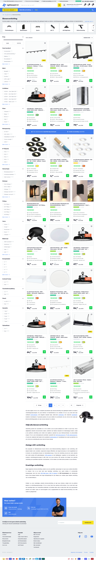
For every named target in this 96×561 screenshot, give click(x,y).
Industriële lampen (22, 538)
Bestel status (37, 541)
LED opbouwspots (72, 435)
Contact (4, 534)
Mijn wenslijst (37, 545)
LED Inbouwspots (22, 543)
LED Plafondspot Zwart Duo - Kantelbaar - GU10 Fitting (35, 248)
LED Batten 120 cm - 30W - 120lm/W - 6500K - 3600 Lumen (58, 65)
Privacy (86, 552)
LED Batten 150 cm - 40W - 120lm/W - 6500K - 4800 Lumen (59, 336)
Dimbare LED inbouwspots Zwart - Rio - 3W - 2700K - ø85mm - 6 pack (36, 160)
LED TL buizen (53, 473)
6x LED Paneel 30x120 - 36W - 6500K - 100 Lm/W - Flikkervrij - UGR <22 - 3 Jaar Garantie (35, 292)
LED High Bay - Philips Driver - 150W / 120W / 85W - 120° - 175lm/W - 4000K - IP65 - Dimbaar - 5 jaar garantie (82, 248)
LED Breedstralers (22, 541)
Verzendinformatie (6, 536)
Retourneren (5, 538)
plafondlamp (33, 414)
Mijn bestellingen (38, 543)
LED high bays (45, 473)
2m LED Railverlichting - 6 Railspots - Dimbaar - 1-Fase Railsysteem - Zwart (35, 65)
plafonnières (53, 437)
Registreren (36, 536)
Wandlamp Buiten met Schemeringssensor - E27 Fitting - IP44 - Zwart (36, 204)
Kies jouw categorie (9, 10)
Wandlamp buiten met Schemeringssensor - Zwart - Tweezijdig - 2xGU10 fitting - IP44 (82, 204)
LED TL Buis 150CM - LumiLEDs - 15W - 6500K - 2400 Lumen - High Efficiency (59, 160)
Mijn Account (37, 534)
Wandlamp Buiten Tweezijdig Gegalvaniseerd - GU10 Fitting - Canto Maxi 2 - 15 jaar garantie (81, 109)
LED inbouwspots (60, 435)
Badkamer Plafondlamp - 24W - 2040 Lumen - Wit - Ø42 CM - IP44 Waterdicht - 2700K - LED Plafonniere (59, 292)
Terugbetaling (5, 543)
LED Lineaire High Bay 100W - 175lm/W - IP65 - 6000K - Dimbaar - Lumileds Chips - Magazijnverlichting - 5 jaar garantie (82, 336)
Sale (36, 10)
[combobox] (39, 5)
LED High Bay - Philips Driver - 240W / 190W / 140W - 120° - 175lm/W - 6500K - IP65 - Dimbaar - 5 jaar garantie (36, 380)
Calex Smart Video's (23, 536)
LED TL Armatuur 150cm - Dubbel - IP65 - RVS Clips (82, 380)
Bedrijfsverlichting (25, 10)
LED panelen (48, 455)
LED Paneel (20, 545)
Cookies (92, 552)
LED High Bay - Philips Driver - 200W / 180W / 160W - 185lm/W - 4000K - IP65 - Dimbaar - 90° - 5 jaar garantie (36, 336)
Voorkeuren (36, 547)
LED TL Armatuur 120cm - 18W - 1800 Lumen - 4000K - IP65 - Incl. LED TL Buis (59, 109)
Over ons (4, 545)
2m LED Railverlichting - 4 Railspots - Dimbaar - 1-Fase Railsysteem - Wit (58, 380)
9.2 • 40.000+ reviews (88, 1)
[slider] (3, 39)
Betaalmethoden (6, 541)
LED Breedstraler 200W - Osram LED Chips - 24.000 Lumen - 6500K (82, 65)
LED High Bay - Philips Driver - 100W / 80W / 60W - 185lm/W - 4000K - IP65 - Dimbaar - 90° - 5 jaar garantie (35, 109)
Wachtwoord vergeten (39, 538)
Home (10, 14)
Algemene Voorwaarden (76, 552)
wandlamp (74, 414)
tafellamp (61, 414)
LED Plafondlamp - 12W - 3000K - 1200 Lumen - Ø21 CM (59, 248)
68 (71, 405)
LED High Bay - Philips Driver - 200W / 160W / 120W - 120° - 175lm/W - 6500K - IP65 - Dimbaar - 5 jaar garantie (82, 292)
